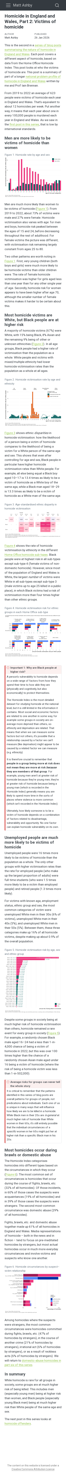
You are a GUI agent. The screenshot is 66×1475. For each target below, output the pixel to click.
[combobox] (57, 5)
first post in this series (24, 124)
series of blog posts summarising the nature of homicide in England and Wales (33, 49)
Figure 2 (38, 344)
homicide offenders (18, 1423)
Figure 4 (10, 545)
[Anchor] (20, 147)
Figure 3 (10, 433)
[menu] (8, 5)
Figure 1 (42, 208)
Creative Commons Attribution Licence (33, 1469)
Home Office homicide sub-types (26, 554)
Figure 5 (53, 1033)
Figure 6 (11, 1174)
